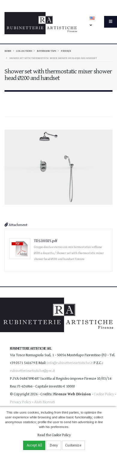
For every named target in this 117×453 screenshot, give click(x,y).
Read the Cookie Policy (54, 435)
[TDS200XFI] (58, 167)
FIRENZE (66, 50)
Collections (24, 50)
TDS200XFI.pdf (45, 241)
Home (7, 50)
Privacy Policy (20, 402)
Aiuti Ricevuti (44, 402)
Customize (73, 445)
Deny (54, 445)
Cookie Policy (104, 394)
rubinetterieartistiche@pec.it (32, 371)
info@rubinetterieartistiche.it (70, 363)
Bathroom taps (46, 50)
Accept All (34, 445)
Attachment (17, 225)
